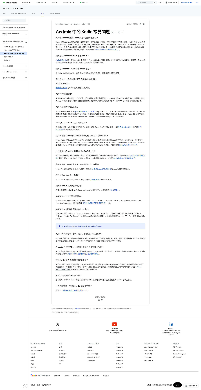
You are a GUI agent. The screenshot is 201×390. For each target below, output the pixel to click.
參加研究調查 (177, 357)
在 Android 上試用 (124, 127)
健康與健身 (62, 354)
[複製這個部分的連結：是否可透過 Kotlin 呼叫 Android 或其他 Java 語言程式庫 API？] (110, 136)
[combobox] (146, 2)
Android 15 (119, 354)
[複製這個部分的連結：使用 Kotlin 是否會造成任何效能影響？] (90, 260)
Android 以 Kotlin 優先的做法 (106, 50)
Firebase (76, 376)
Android (33, 347)
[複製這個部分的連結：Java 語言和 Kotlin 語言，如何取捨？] (89, 123)
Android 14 (119, 357)
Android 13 (119, 360)
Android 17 (119, 347)
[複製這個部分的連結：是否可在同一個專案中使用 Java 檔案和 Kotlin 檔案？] (103, 164)
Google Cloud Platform (91, 376)
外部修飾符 (95, 180)
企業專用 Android (36, 350)
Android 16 (119, 350)
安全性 (33, 354)
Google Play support (179, 354)
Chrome (66, 376)
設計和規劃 (39, 2)
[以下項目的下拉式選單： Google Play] (74, 2)
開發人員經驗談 (55, 13)
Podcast (33, 367)
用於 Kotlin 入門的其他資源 (72, 290)
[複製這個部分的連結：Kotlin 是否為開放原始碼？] (80, 107)
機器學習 (62, 350)
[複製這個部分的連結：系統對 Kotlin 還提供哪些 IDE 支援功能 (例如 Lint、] (101, 79)
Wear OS (90, 350)
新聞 (32, 360)
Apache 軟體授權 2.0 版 (83, 111)
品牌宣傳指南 (46, 385)
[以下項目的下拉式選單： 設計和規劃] (46, 2)
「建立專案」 (114, 190)
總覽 (4, 13)
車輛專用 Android (93, 357)
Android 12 (119, 364)
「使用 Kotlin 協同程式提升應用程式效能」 (83, 254)
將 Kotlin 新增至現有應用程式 (94, 203)
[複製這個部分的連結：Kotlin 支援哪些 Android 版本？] (85, 275)
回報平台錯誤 (177, 347)
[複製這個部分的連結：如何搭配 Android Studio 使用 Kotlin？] (91, 56)
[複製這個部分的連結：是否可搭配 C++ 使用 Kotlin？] (83, 175)
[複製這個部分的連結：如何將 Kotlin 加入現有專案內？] (85, 196)
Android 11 (119, 367)
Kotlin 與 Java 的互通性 (100, 169)
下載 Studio (148, 357)
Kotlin (20, 8)
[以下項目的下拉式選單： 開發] (57, 2)
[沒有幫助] (143, 24)
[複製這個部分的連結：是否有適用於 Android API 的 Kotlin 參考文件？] (98, 151)
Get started (8, 8)
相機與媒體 (62, 357)
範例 (33, 13)
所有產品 (106, 376)
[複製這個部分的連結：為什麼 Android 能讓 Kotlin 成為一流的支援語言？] (100, 38)
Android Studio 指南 (151, 347)
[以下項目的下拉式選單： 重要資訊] (31, 2)
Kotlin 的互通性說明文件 (128, 145)
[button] (12, 34)
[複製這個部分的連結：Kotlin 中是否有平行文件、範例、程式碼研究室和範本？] (105, 234)
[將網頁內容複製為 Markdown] (119, 32)
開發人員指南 (148, 350)
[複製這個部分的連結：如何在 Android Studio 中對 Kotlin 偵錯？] (93, 69)
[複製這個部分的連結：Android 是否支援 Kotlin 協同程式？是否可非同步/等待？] (106, 247)
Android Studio (186, 2)
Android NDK (148, 360)
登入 (197, 2)
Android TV (91, 360)
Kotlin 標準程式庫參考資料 (123, 158)
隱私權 (61, 360)
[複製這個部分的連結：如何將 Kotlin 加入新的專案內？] (85, 186)
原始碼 (33, 357)
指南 (42, 13)
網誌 (83, 2)
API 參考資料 (148, 354)
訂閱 (177, 385)
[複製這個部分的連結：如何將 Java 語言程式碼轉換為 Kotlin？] (91, 209)
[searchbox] (14, 20)
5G (60, 364)
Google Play (67, 2)
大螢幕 (89, 347)
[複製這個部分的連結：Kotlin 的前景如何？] (75, 94)
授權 (38, 385)
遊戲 (60, 347)
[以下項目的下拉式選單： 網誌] (88, 2)
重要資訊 (25, 2)
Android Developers (62, 24)
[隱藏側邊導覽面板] (25, 386)
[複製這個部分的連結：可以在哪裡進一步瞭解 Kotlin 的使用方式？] (94, 286)
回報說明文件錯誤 (178, 350)
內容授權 (77, 308)
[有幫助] (140, 24)
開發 (53, 2)
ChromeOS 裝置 (92, 354)
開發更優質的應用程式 (18, 13)
